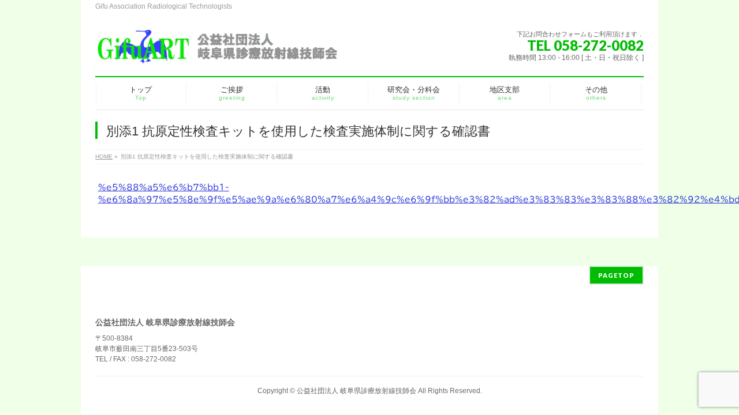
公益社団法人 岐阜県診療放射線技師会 (356, 391)
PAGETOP (616, 275)
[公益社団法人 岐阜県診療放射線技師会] (216, 51)
